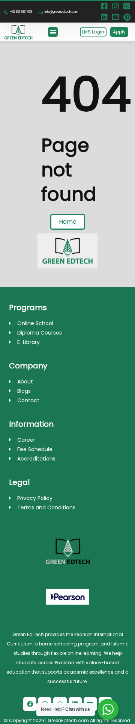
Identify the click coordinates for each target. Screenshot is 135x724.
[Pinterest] (127, 17)
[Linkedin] (104, 17)
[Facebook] (29, 703)
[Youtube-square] (115, 17)
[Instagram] (115, 6)
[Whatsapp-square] (127, 6)
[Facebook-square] (104, 6)
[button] (53, 32)
